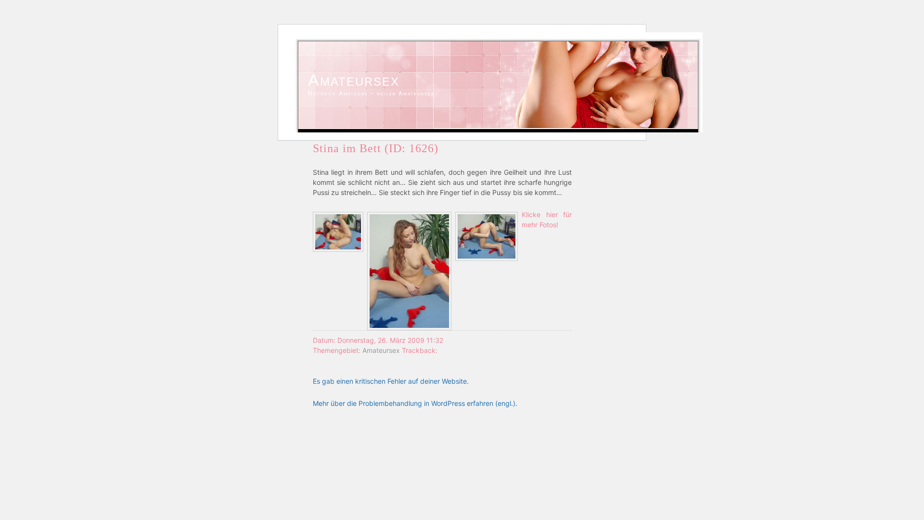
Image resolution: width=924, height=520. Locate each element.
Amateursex (353, 80)
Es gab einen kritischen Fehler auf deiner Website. (391, 381)
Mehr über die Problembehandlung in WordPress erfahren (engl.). (415, 403)
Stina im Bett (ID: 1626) (375, 148)
